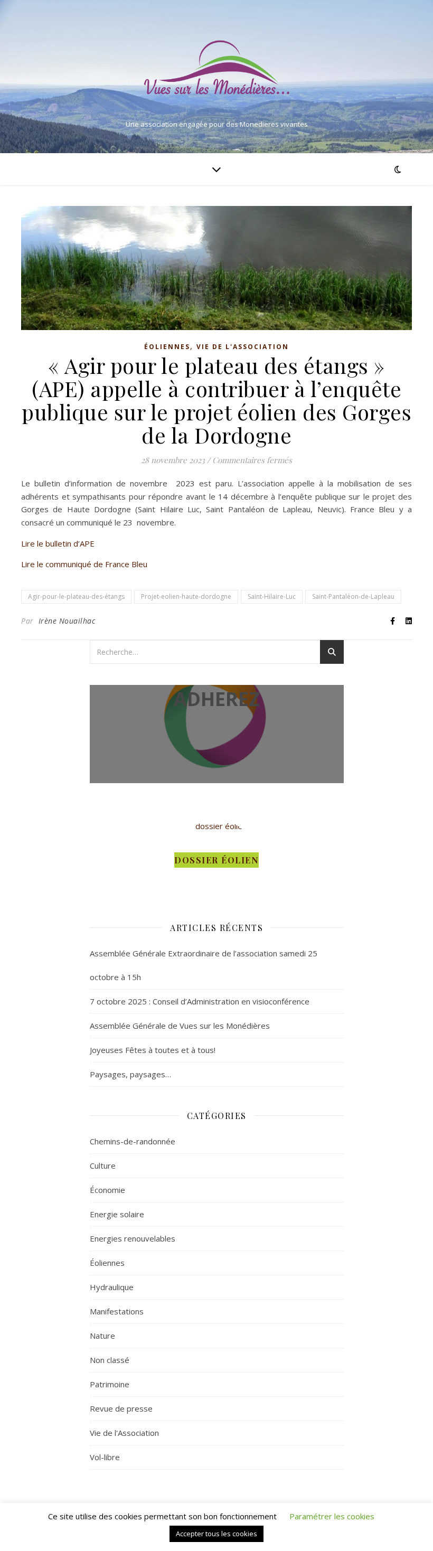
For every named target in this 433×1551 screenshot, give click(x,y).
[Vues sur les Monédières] (216, 67)
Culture (103, 1165)
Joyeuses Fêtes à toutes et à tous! (152, 1050)
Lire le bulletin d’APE (58, 543)
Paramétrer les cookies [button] (331, 1516)
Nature (102, 1335)
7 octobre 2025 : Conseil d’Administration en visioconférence (199, 1001)
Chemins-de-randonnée (132, 1141)
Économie (107, 1190)
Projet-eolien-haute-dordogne (186, 596)
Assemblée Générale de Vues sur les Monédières (180, 1025)
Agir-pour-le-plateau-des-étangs (76, 596)
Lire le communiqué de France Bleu (84, 564)
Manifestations (117, 1311)
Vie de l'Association (242, 346)
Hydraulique (112, 1287)
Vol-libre (105, 1457)
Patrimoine (109, 1384)
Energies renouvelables (132, 1238)
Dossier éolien (216, 860)
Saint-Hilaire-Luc (272, 596)
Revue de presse (121, 1408)
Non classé (109, 1360)
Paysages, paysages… (130, 1074)
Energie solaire (117, 1214)
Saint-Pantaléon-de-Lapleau (353, 596)
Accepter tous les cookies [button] (216, 1533)
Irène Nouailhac (67, 621)
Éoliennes (167, 346)
